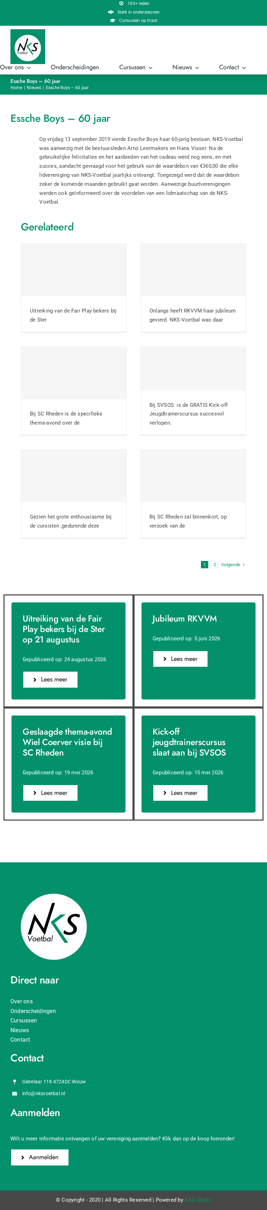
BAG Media (198, 1200)
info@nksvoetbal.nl (43, 1093)
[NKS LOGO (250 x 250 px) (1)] (27, 32)
